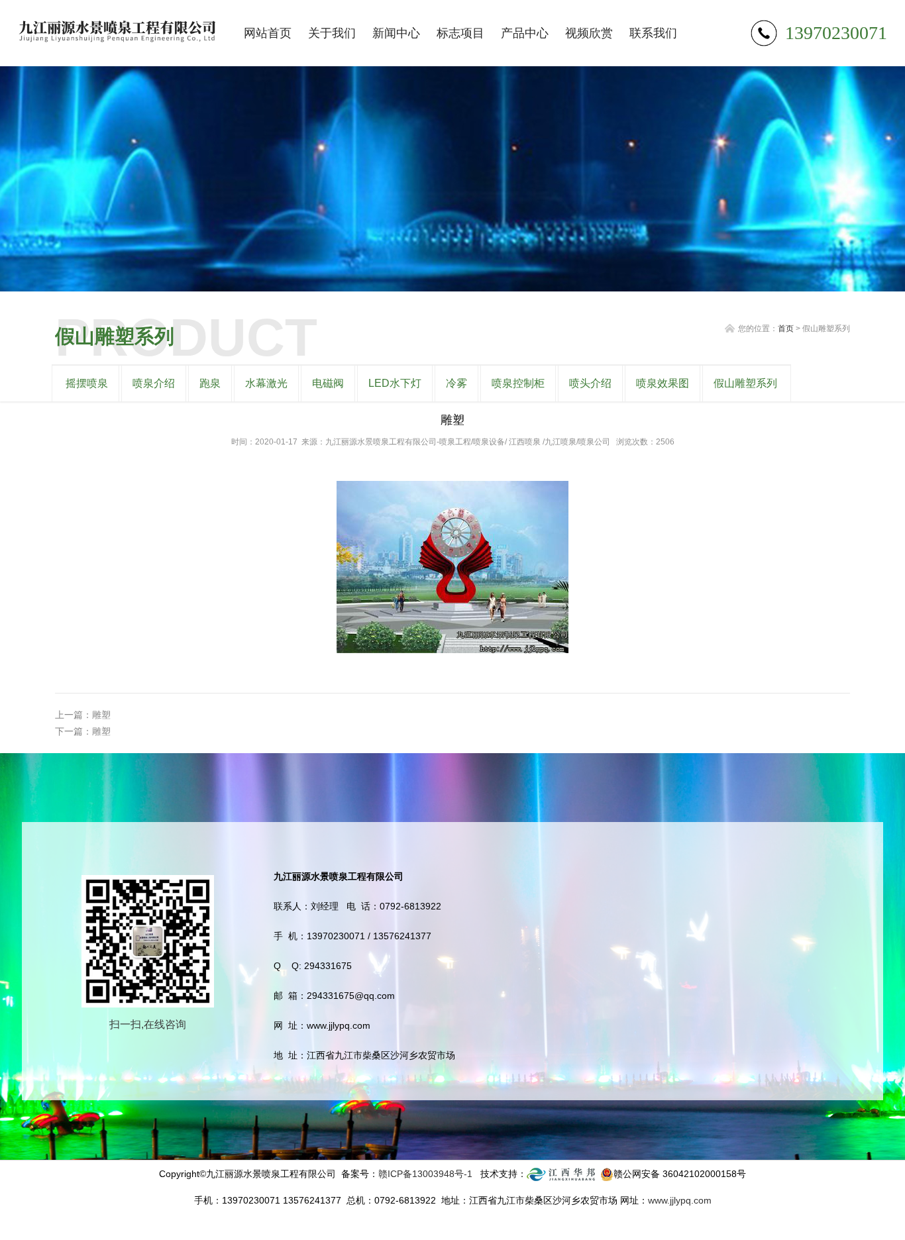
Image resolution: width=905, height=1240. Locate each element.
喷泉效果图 (662, 383)
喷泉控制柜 (518, 383)
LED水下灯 (394, 383)
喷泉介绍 (154, 383)
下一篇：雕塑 (83, 731)
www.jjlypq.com (680, 1200)
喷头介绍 (590, 383)
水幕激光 (266, 383)
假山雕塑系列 (745, 383)
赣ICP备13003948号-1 (425, 1173)
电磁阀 (328, 383)
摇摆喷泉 (87, 383)
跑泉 (210, 383)
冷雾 (456, 383)
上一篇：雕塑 (83, 714)
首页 (786, 328)
